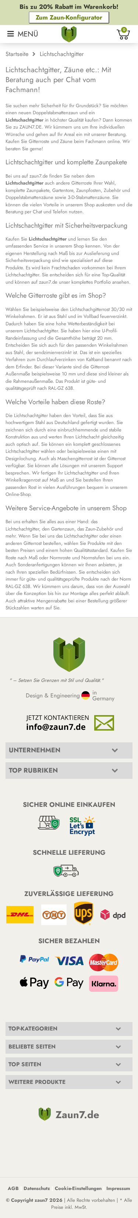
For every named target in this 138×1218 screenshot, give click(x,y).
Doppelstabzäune (26, 1104)
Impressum (118, 1188)
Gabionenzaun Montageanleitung (49, 795)
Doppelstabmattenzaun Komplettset (43, 1127)
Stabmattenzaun (24, 1136)
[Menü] (22, 34)
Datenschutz (37, 1188)
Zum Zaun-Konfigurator (69, 17)
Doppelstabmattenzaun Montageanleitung (59, 787)
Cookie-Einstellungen (78, 1188)
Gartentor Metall (24, 1159)
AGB (13, 1188)
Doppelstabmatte (25, 1096)
